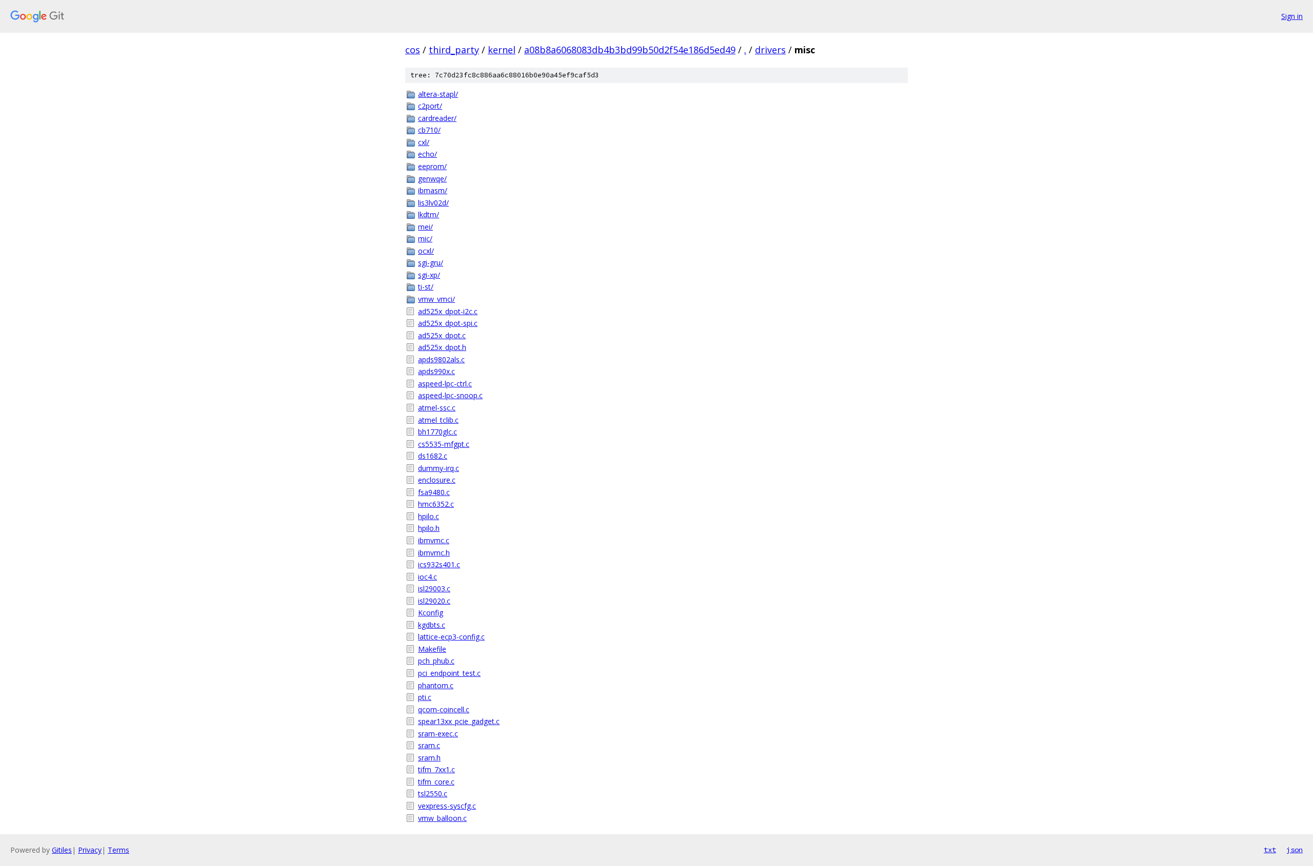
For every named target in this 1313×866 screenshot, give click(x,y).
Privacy (90, 850)
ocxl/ (426, 251)
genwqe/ (432, 178)
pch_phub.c (436, 661)
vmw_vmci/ (436, 299)
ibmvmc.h (434, 553)
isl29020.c (434, 601)
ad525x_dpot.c (442, 335)
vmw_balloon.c (442, 818)
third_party (454, 50)
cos (412, 50)
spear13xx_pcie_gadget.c (459, 721)
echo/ (427, 154)
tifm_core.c (436, 782)
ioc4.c (427, 577)
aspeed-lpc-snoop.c (450, 395)
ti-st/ (425, 287)
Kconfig (430, 612)
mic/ (425, 238)
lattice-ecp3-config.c (451, 637)
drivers (770, 50)
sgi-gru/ (430, 262)
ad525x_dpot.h (442, 347)
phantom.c (435, 685)
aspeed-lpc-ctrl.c (445, 383)
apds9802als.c (441, 359)
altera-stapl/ (438, 94)
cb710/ (429, 130)
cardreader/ (437, 118)
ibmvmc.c (433, 540)
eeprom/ (432, 166)
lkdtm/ (428, 214)
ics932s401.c (439, 564)
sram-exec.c (438, 733)
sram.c (429, 745)
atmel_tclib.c (438, 420)
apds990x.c (436, 371)
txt (1270, 849)
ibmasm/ (432, 190)
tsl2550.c (432, 793)
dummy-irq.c (438, 468)
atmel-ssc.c (436, 408)
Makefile (432, 649)
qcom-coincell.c (443, 709)
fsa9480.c (434, 492)
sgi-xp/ (429, 275)
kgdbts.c (431, 625)
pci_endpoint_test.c (449, 673)
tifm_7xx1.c (436, 769)
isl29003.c (434, 588)
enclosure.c (436, 480)
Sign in (1292, 16)
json (1294, 849)
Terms (118, 850)
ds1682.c (432, 456)
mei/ (425, 227)
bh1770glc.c (437, 432)
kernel (501, 50)
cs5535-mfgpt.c (443, 444)
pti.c (424, 697)
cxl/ (423, 142)
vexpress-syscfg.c (447, 806)
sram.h (429, 757)
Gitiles (62, 850)
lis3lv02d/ (433, 203)
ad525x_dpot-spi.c (448, 323)
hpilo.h (429, 528)
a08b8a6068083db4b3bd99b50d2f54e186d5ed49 (629, 50)
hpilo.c (428, 516)
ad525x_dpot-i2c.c (448, 311)
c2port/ (430, 106)
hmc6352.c (436, 504)
